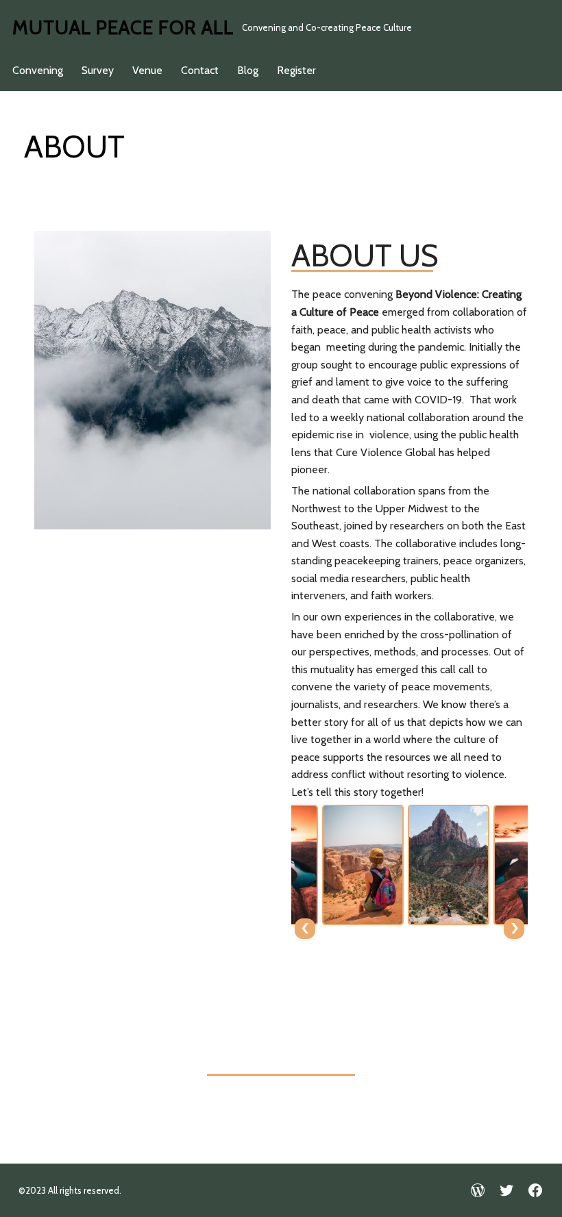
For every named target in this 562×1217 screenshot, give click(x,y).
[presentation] (305, 928)
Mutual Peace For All (123, 27)
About (74, 146)
